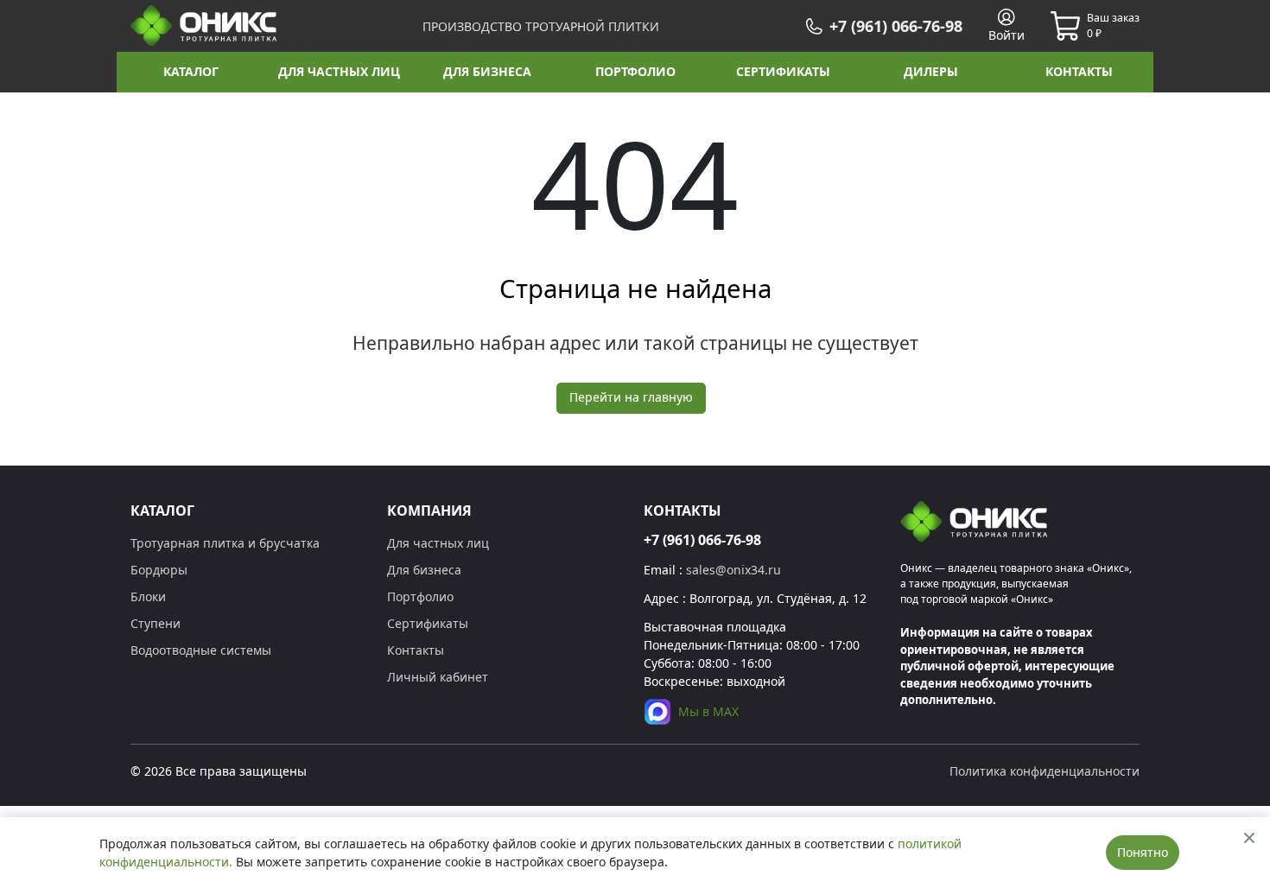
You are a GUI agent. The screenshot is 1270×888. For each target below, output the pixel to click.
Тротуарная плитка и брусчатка (225, 543)
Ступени (155, 623)
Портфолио (420, 596)
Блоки (148, 596)
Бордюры (158, 569)
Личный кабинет (437, 677)
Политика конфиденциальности (1044, 771)
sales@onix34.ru (733, 569)
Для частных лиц (438, 543)
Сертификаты (427, 623)
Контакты (415, 650)
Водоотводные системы (200, 650)
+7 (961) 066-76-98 (702, 539)
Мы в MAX (708, 711)
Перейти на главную (631, 397)
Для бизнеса (424, 569)
